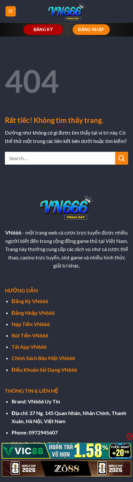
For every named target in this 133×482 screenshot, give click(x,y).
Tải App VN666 (29, 347)
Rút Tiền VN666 (30, 335)
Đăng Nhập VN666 (33, 313)
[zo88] (66, 468)
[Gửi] (121, 158)
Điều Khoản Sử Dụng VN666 (44, 370)
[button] (10, 11)
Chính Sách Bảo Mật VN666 (43, 358)
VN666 (13, 232)
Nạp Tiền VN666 (31, 324)
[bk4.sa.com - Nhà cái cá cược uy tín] (66, 11)
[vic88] (66, 451)
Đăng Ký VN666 (30, 301)
